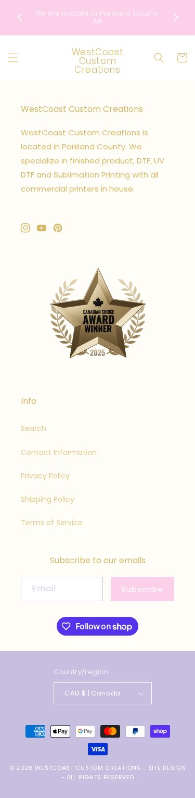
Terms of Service (52, 522)
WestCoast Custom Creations (87, 768)
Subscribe (142, 589)
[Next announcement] (175, 17)
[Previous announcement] (19, 17)
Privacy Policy (45, 476)
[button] (13, 57)
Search (33, 428)
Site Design (167, 768)
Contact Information (59, 452)
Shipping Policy (47, 499)
